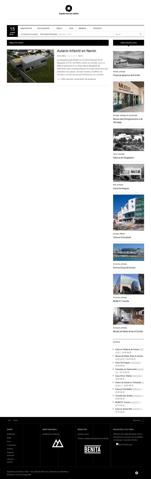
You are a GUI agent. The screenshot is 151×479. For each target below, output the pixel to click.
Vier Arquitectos (90, 79)
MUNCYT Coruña (121, 301)
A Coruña (116, 264)
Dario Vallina (61, 56)
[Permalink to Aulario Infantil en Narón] (30, 66)
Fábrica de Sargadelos (123, 158)
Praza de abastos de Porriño (126, 75)
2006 (63, 79)
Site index (136, 420)
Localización (43, 28)
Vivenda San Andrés (124, 395)
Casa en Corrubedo (122, 237)
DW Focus (45, 471)
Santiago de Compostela (128, 115)
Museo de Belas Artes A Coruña (128, 331)
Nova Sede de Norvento (48, 34)
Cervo (115, 154)
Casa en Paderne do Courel (127, 349)
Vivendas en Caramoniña (126, 369)
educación (69, 79)
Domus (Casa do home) (124, 267)
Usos (71, 28)
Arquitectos (26, 28)
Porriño (115, 71)
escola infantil (79, 79)
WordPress (64, 471)
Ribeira (122, 233)
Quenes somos (83, 434)
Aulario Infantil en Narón (76, 51)
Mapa (9, 437)
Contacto (97, 28)
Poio (114, 184)
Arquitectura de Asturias (51, 434)
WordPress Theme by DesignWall (19, 474)
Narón (80, 56)
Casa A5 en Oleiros (123, 375)
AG (75, 9)
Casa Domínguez (121, 188)
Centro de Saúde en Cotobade (128, 382)
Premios (82, 28)
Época (59, 28)
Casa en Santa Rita (123, 408)
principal (122, 71)
